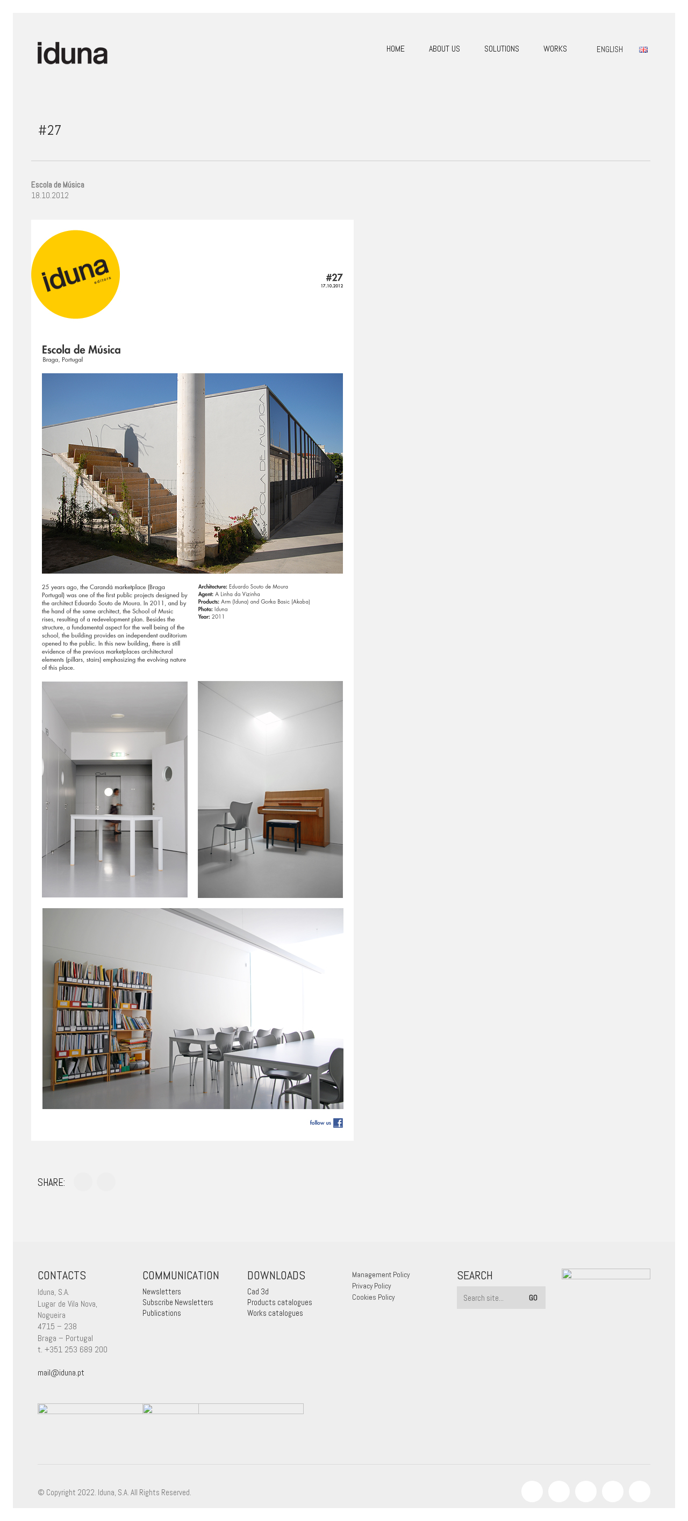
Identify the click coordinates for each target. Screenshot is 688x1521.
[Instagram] (559, 1491)
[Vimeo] (613, 1491)
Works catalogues (275, 1313)
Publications (161, 1313)
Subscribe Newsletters (177, 1302)
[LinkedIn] (586, 1491)
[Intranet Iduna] (639, 1491)
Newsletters (161, 1291)
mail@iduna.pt (61, 1372)
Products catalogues (279, 1302)
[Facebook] (532, 1491)
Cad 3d (258, 1291)
